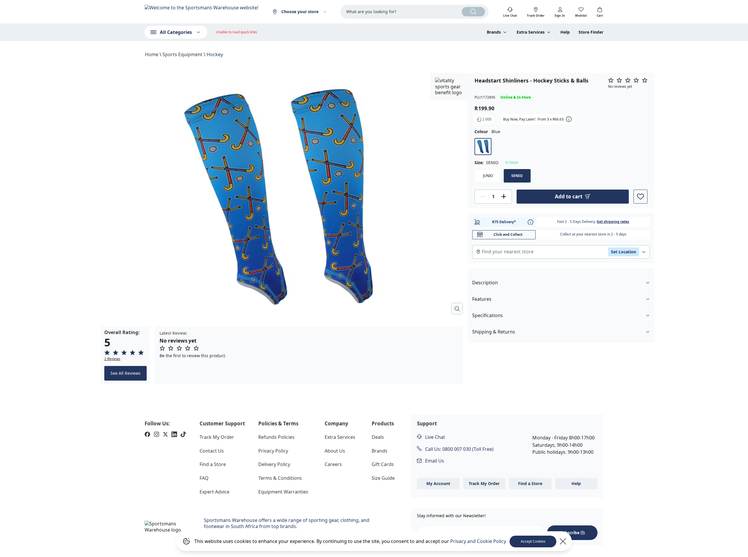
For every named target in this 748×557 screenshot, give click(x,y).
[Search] (473, 11)
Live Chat (434, 437)
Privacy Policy (273, 451)
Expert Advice (214, 492)
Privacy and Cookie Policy (478, 541)
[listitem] (147, 435)
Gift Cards (383, 464)
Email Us (434, 461)
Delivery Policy (274, 464)
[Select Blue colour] (483, 146)
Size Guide (383, 478)
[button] (125, 355)
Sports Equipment (182, 54)
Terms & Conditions (280, 478)
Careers (333, 464)
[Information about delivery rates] (530, 222)
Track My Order (217, 437)
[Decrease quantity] (482, 196)
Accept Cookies (533, 541)
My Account (438, 483)
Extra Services (340, 437)
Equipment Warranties (283, 492)
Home (151, 54)
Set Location (623, 251)
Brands (379, 451)
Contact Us (212, 451)
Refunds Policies (276, 437)
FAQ (204, 478)
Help (565, 32)
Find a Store (213, 464)
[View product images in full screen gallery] (457, 308)
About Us (335, 451)
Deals (378, 437)
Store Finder (591, 32)
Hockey (215, 54)
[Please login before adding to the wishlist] (640, 196)
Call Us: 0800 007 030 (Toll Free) (459, 449)
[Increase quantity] (503, 196)
